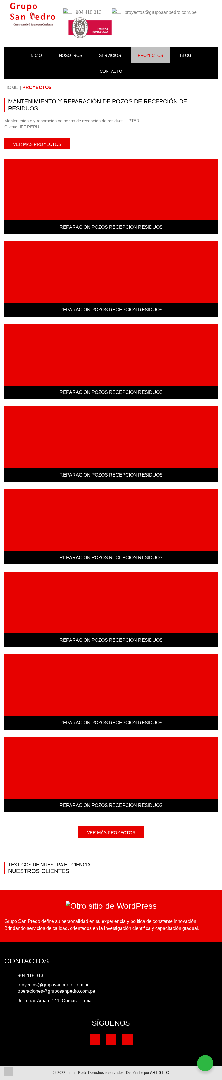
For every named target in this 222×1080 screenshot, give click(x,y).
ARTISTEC (159, 1072)
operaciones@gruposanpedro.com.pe (56, 991)
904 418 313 (30, 975)
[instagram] (127, 1039)
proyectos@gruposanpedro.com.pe (54, 984)
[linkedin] (111, 1039)
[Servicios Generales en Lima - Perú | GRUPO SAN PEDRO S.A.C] (33, 14)
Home (11, 87)
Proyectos (37, 87)
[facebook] (95, 1039)
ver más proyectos (37, 144)
